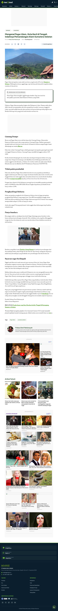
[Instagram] (2, 602)
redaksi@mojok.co (7, 572)
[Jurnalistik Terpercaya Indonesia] (14, 599)
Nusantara (4, 6)
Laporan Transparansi (34, 590)
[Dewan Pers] (9, 599)
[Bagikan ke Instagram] (15, 44)
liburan (20, 146)
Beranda (8, 30)
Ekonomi (23, 6)
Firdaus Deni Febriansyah (23, 328)
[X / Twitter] (6, 602)
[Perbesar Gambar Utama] (29, 78)
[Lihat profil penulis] (10, 332)
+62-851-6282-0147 (7, 574)
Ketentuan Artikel (5, 587)
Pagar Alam (12, 319)
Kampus (16, 6)
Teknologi (30, 6)
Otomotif (43, 6)
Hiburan (49, 6)
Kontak (3, 590)
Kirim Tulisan (4, 585)
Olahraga (36, 6)
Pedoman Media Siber (35, 585)
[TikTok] (9, 602)
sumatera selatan (22, 319)
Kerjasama (32, 580)
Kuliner (10, 6)
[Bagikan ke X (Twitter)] (24, 44)
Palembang (45, 293)
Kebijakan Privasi (33, 587)
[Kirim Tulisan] (52, 2)
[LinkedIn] (15, 602)
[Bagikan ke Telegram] (18, 44)
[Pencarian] (54, 2)
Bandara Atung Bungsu (27, 249)
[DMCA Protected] (5, 598)
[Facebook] (12, 602)
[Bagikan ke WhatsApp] (12, 44)
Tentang (3, 580)
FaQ (31, 582)
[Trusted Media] (2, 599)
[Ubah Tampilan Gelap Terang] (54, 607)
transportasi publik (16, 178)
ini (50, 313)
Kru (2, 582)
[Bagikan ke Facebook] (21, 44)
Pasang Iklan (32, 592)
